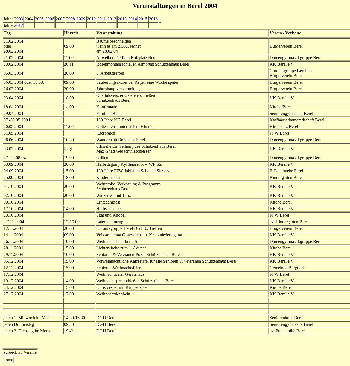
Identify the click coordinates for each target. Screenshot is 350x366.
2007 (60, 18)
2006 (49, 18)
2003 (18, 18)
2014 (132, 18)
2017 (18, 25)
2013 (122, 18)
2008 (70, 18)
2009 (81, 18)
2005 (39, 18)
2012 (111, 18)
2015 (143, 18)
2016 (153, 18)
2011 (101, 18)
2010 (91, 18)
